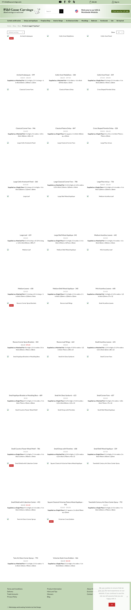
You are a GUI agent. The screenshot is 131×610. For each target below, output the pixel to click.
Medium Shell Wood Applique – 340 (65, 288)
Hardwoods (104, 21)
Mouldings (84, 21)
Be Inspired (120, 21)
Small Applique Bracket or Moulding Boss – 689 (25, 395)
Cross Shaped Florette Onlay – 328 (105, 128)
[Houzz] (74, 2)
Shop (14, 26)
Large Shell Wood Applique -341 (65, 235)
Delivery (10, 591)
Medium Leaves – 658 (25, 288)
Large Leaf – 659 (25, 235)
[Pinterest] (69, 2)
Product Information (54, 589)
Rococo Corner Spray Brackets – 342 (25, 342)
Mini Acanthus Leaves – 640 (105, 288)
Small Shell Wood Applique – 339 (105, 449)
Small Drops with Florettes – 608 (65, 449)
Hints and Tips (52, 591)
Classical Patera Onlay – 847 (65, 128)
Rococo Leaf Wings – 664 (65, 342)
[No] (127, 597)
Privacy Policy (12, 597)
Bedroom (94, 21)
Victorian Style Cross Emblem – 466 (65, 558)
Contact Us (91, 594)
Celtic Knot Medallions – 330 (65, 75)
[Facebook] (65, 2)
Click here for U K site (120, 11)
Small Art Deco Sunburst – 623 (65, 395)
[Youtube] (60, 2)
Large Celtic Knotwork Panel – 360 (25, 182)
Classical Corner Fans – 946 (25, 128)
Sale (112, 21)
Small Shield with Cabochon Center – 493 (25, 502)
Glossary (50, 594)
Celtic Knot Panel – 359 (105, 75)
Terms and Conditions (15, 589)
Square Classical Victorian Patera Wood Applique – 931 (66, 503)
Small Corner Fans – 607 (105, 395)
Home (9, 26)
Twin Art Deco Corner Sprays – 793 (25, 558)
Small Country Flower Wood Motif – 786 (25, 449)
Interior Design (58, 21)
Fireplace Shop (45, 21)
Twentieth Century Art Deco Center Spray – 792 (105, 502)
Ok (112, 604)
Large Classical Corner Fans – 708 (65, 182)
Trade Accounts (12, 594)
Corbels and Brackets (14, 21)
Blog (48, 597)
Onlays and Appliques (31, 21)
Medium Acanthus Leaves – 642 (105, 235)
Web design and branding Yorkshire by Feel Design (25, 607)
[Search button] (61, 11)
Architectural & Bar (72, 21)
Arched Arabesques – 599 (26, 75)
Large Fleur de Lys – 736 (105, 182)
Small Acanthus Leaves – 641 (105, 342)
